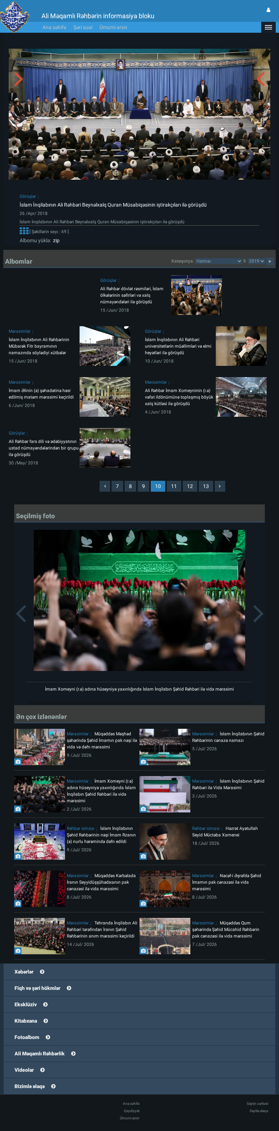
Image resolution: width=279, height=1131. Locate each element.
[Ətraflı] (24, 231)
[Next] (220, 486)
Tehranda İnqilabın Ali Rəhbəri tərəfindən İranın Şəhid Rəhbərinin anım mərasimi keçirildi (102, 929)
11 (174, 486)
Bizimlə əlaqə (30, 1086)
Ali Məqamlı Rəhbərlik (40, 1053)
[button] (268, 27)
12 (190, 486)
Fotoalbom (27, 1037)
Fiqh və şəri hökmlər (37, 988)
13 (206, 486)
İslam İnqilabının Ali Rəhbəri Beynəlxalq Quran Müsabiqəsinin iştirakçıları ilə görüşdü (113, 205)
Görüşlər (28, 196)
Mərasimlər (20, 331)
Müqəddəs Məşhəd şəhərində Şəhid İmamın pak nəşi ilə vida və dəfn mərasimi (102, 740)
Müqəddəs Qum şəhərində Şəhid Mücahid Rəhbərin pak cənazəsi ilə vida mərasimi (225, 929)
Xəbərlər (24, 972)
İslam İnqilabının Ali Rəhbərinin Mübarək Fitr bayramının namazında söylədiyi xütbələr (39, 346)
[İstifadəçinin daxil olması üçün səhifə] (268, 9)
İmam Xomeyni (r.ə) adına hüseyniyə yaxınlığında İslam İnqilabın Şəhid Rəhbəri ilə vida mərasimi (139, 689)
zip (55, 240)
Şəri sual (82, 27)
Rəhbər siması (80, 828)
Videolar (24, 1070)
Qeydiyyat (132, 1111)
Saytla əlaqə (259, 1111)
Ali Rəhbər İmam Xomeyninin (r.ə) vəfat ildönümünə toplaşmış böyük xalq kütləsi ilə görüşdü (179, 397)
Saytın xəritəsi (257, 1104)
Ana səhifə (54, 27)
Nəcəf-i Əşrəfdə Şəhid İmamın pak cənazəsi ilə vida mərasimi (226, 882)
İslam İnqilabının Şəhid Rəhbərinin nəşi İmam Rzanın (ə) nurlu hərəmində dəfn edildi (101, 835)
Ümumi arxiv (114, 27)
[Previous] (105, 486)
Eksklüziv (26, 1004)
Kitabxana (26, 1021)
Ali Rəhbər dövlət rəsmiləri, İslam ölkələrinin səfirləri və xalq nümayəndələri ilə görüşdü (131, 295)
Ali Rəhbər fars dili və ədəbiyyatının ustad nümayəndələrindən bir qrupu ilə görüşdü (44, 448)
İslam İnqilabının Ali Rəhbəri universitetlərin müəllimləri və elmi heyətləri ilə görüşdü (178, 346)
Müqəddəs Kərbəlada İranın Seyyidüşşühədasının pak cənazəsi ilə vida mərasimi (101, 882)
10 (158, 486)
